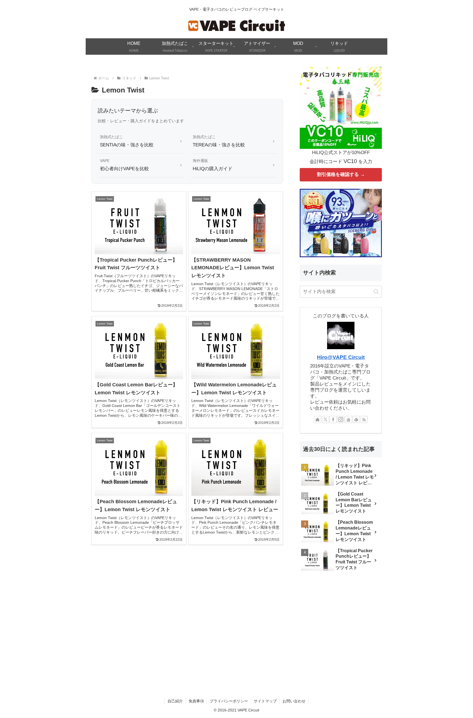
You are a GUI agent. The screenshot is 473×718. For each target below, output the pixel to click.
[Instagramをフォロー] (340, 419)
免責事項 (196, 701)
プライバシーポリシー (229, 701)
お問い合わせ (293, 701)
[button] (376, 291)
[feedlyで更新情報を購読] (356, 419)
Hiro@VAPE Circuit (341, 357)
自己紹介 (175, 701)
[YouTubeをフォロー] (348, 419)
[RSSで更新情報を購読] (364, 419)
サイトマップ (265, 701)
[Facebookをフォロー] (333, 419)
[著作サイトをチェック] (317, 419)
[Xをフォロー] (325, 419)
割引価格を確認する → (341, 174)
